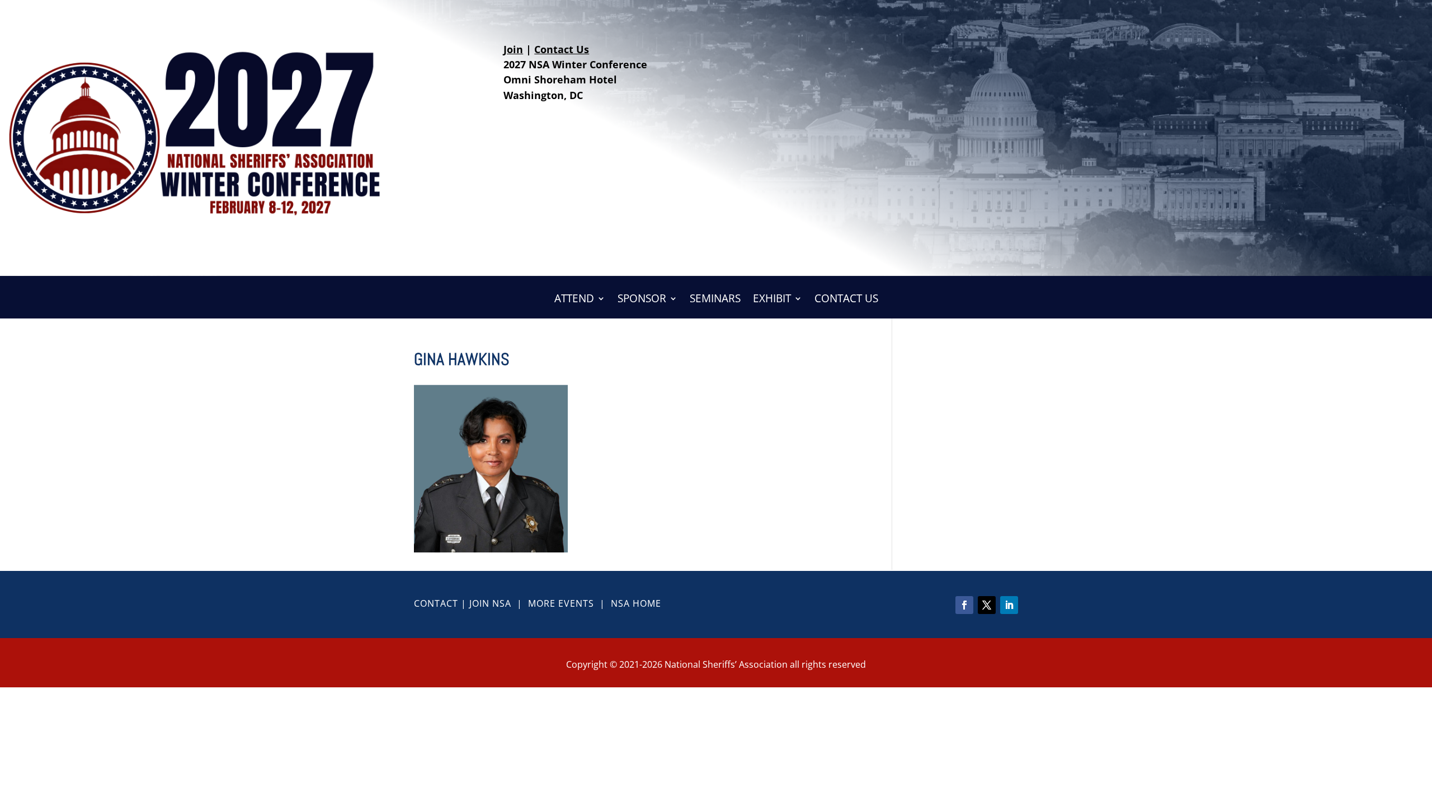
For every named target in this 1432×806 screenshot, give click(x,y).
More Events (561, 603)
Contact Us (561, 49)
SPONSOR (642, 300)
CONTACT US (846, 300)
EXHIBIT (772, 300)
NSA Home (636, 603)
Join (513, 49)
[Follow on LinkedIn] (1009, 605)
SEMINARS (715, 300)
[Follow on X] (987, 605)
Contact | (441, 603)
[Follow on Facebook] (964, 605)
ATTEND (574, 300)
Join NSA (490, 603)
